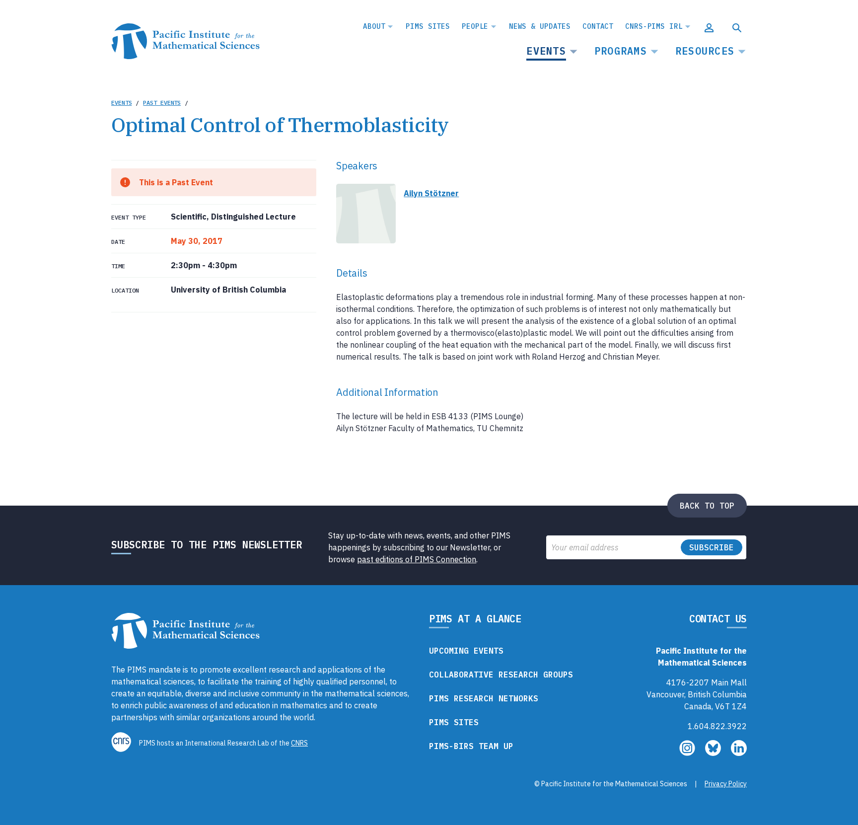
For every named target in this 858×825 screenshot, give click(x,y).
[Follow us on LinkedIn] (739, 753)
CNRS (299, 743)
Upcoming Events (466, 651)
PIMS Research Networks (483, 698)
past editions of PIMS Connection (416, 559)
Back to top (707, 506)
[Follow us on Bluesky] (714, 753)
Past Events (162, 102)
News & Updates (540, 26)
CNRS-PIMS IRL (653, 26)
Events (546, 51)
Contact (597, 26)
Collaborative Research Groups (501, 674)
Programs (620, 51)
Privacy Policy (726, 783)
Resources (704, 51)
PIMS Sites (428, 26)
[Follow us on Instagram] (688, 753)
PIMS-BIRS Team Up (471, 746)
